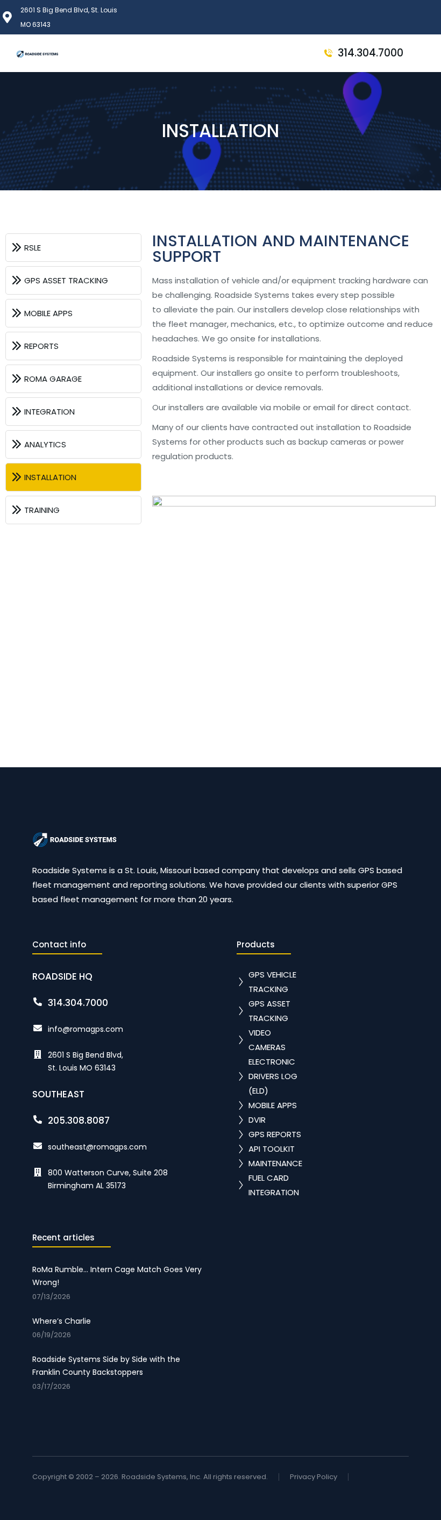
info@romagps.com (85, 1029)
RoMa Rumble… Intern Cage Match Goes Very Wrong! (117, 1276)
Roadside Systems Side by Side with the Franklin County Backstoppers (106, 1366)
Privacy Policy (313, 1477)
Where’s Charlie (61, 1321)
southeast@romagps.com (97, 1146)
